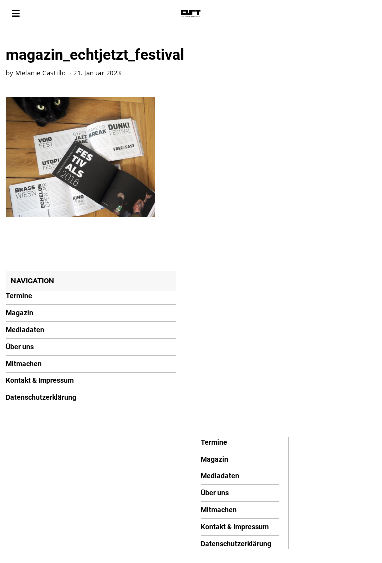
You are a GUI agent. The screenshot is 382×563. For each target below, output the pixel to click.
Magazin (19, 313)
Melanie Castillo (40, 73)
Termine (19, 296)
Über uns (20, 347)
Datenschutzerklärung (41, 397)
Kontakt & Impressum (40, 380)
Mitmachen (24, 364)
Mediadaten (25, 330)
